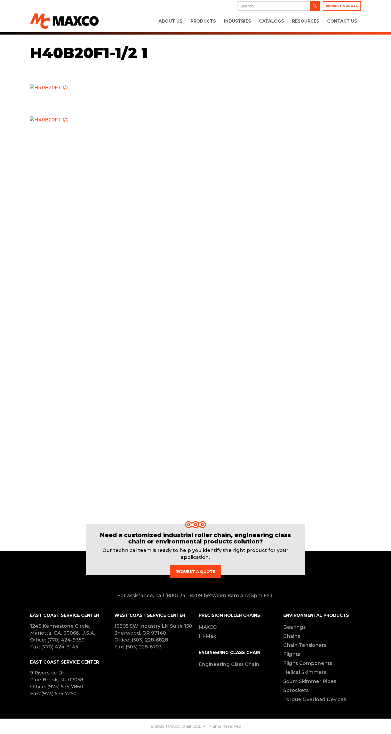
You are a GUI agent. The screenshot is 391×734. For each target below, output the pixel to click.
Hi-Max (207, 636)
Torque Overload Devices (314, 699)
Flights (291, 654)
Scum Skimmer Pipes (309, 681)
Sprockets (296, 690)
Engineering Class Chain (229, 664)
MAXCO (208, 627)
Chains (291, 636)
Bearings (294, 627)
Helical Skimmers (304, 672)
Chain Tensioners (304, 645)
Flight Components (307, 663)
